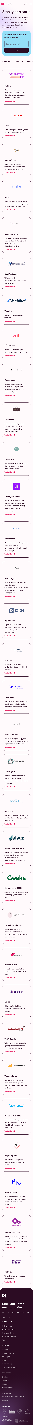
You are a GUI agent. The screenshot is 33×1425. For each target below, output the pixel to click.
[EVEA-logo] (7, 1421)
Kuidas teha (6, 1350)
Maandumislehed (8, 1333)
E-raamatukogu (7, 1364)
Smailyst (5, 1377)
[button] (26, 3)
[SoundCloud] (3, 1317)
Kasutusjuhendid (8, 1353)
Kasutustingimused (7, 1396)
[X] (8, 1312)
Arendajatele (6, 1357)
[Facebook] (3, 1312)
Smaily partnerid (7, 1388)
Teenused (5, 1381)
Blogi (4, 1360)
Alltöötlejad (5, 1400)
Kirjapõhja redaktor (8, 1329)
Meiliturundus (7, 1326)
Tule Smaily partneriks (10, 1367)
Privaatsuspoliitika (19, 1396)
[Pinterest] (28, 1312)
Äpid (3, 1340)
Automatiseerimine (9, 1337)
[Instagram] (23, 1313)
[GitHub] (9, 1317)
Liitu (16, 50)
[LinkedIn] (13, 1312)
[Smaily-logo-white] (6, 4)
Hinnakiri (5, 1384)
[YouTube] (18, 1312)
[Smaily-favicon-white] (16, 1295)
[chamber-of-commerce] (21, 1421)
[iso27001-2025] (12, 1411)
